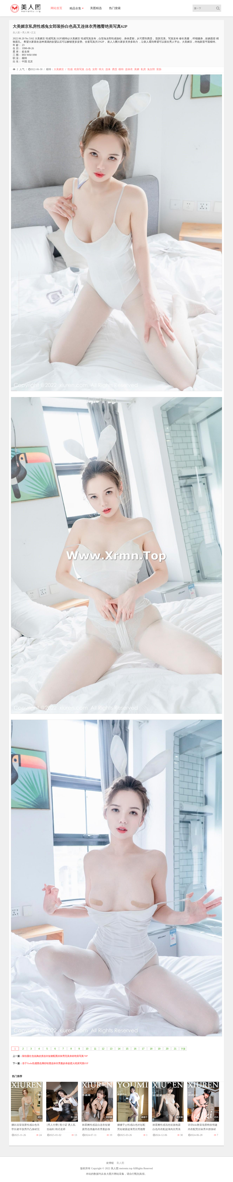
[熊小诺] (62, 1105)
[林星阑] (97, 1105)
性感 (70, 69)
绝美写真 (79, 69)
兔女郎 (151, 69)
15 (127, 1048)
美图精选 (96, 8)
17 (143, 1048)
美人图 (16, 32)
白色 (88, 69)
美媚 (136, 69)
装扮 (158, 69)
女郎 (94, 69)
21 (175, 1048)
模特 (121, 69)
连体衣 (129, 69)
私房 (143, 69)
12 (103, 1048)
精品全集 (75, 8)
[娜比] (27, 1105)
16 (135, 1048)
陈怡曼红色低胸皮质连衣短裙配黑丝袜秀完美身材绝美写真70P (55, 1056)
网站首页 (56, 8)
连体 (107, 69)
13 (111, 1048)
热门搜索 (115, 8)
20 (167, 1048)
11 (95, 1048)
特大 (101, 69)
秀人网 (25, 32)
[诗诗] (203, 1105)
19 (159, 1048)
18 (151, 1048)
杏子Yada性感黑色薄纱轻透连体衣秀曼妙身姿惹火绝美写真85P (55, 1063)
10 (87, 1048)
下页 (183, 1049)
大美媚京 (59, 69)
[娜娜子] (132, 1105)
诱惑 (114, 69)
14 (119, 1048)
